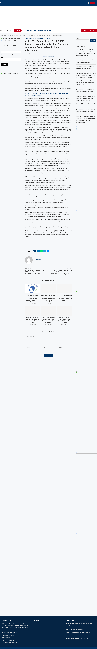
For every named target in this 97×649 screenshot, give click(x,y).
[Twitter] (74, 30)
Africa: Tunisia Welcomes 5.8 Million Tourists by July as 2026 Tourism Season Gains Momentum (85, 68)
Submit (4, 64)
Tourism (78, 3)
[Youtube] (79, 30)
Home (19, 3)
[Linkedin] (78, 30)
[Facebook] (72, 30)
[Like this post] (34, 251)
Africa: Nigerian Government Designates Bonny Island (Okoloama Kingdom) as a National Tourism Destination (48, 298)
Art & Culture (28, 3)
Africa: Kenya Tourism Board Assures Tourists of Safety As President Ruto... (43, 30)
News (70, 3)
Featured (55, 3)
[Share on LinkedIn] (38, 251)
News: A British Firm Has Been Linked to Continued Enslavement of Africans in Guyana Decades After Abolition (86, 75)
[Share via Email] (48, 251)
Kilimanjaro (29, 245)
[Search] (96, 3)
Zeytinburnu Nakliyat (81, 96)
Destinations (46, 3)
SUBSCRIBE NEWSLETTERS (89, 30)
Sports (85, 3)
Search (78, 38)
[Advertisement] (48, 18)
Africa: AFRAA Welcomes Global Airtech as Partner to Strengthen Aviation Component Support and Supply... (32, 298)
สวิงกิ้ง (77, 104)
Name (2, 50)
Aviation (37, 3)
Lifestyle (63, 3)
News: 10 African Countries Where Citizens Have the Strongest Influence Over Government (85, 82)
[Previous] (23, 30)
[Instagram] (76, 30)
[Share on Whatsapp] (41, 251)
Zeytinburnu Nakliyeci (81, 89)
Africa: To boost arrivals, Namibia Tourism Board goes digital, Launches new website (85, 91)
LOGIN (92, 2)
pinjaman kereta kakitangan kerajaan (84, 116)
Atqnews (32, 53)
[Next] (25, 30)
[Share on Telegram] (44, 251)
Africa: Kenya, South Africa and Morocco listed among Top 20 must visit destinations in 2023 (85, 120)
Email (2, 57)
